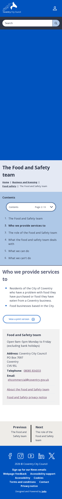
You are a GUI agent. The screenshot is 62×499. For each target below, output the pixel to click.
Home (5, 182)
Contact (44, 482)
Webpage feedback (15, 473)
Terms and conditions (22, 482)
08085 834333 (32, 370)
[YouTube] (31, 456)
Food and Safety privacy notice (27, 397)
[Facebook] (10, 456)
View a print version (19, 318)
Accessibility (22, 477)
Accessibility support (42, 473)
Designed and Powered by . (31, 491)
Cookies (38, 477)
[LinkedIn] (41, 456)
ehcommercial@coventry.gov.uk (28, 380)
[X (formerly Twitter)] (52, 456)
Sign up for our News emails (29, 469)
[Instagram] (20, 456)
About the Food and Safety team (28, 389)
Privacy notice (29, 486)
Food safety (9, 186)
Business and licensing (24, 182)
